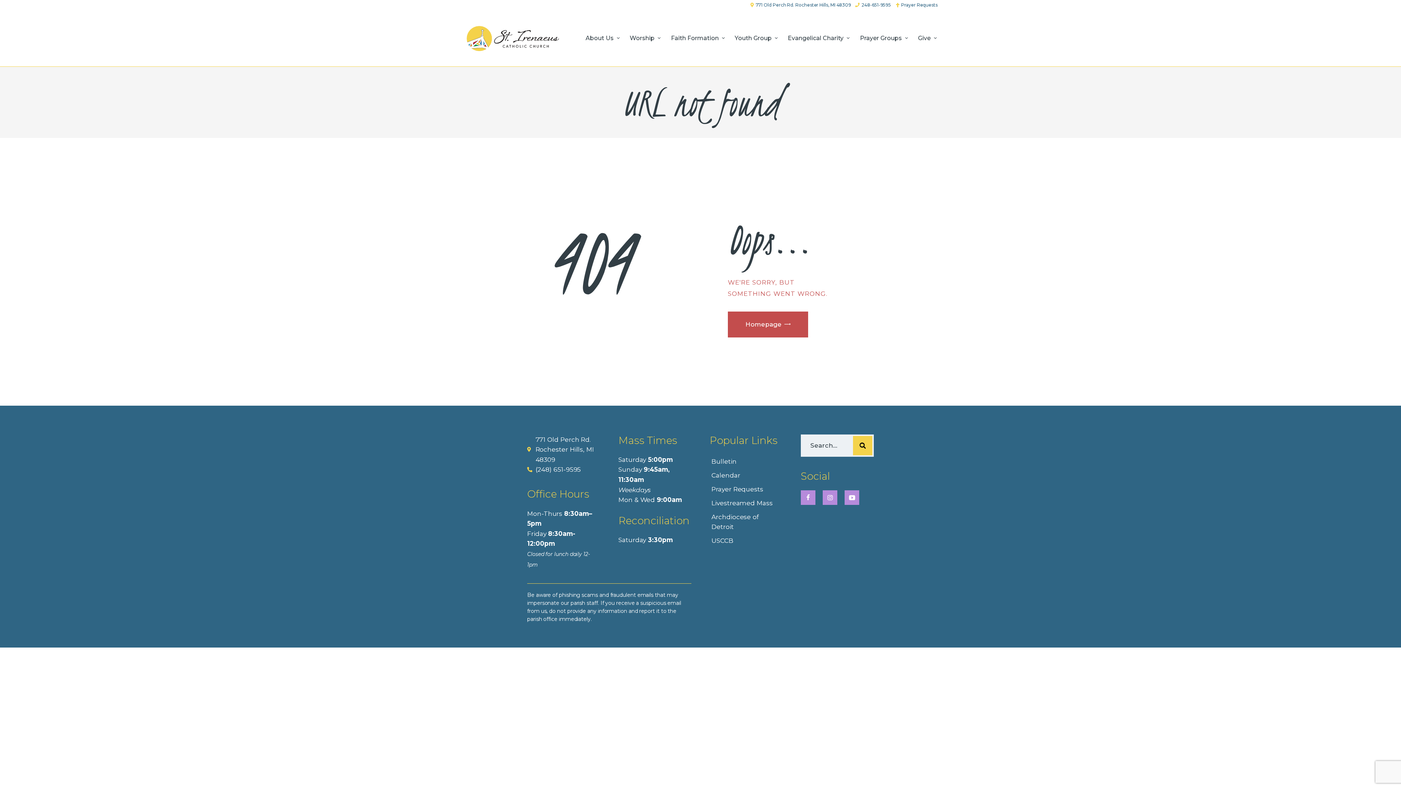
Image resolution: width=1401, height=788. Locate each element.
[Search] (862, 445)
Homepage (763, 324)
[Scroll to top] (1381, 770)
